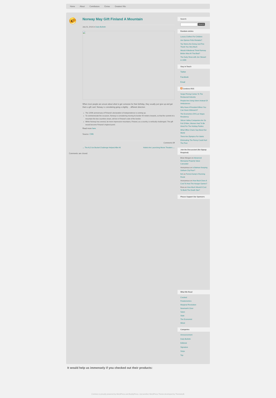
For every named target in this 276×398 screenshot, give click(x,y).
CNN (91, 134)
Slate (182, 316)
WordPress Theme (156, 394)
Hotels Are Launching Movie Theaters (159, 148)
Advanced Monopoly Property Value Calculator (191, 161)
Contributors (95, 6)
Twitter (183, 72)
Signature (184, 347)
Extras (107, 6)
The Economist (186, 319)
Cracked (183, 297)
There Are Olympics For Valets (192, 136)
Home (72, 6)
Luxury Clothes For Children (191, 37)
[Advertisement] (191, 244)
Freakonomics (185, 301)
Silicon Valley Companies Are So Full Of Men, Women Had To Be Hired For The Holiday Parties (193, 123)
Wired (182, 323)
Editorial (183, 343)
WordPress (120, 394)
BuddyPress (133, 394)
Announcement (186, 335)
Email (182, 82)
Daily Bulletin (100, 27)
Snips (182, 351)
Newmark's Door (186, 308)
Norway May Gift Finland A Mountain (113, 19)
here (94, 128)
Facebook (184, 77)
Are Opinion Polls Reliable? (191, 40)
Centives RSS (188, 89)
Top (181, 355)
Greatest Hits (120, 6)
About (82, 6)
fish (181, 174)
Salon (182, 312)
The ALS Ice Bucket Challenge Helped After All (102, 148)
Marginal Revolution (188, 305)
